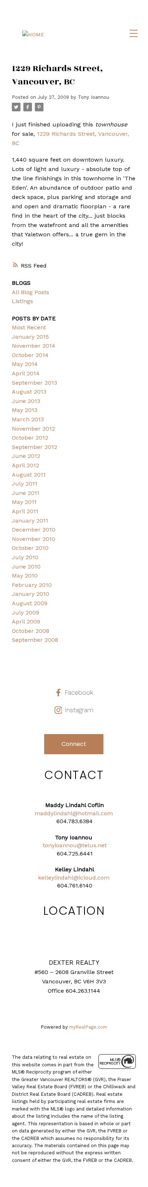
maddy (44, 813)
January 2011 (30, 520)
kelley (46, 877)
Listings (22, 301)
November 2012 (33, 428)
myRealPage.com (88, 1027)
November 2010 (33, 538)
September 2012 (34, 447)
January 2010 (30, 593)
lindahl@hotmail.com (83, 813)
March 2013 (28, 419)
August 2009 (29, 603)
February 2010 (32, 584)
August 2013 (29, 391)
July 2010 (25, 557)
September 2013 (34, 382)
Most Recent (29, 327)
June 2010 (26, 566)
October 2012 (30, 437)
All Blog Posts (30, 292)
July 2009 (25, 612)
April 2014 (26, 373)
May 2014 (25, 364)
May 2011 (24, 502)
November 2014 (33, 345)
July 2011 (24, 483)
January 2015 (30, 336)
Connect (73, 744)
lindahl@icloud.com (82, 877)
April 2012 (25, 465)
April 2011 (25, 511)
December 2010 (33, 529)
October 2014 (30, 355)
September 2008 (35, 639)
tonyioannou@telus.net (75, 845)
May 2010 (25, 575)
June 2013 (26, 401)
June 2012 (26, 456)
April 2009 (26, 621)
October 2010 (30, 547)
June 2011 (26, 493)
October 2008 (30, 630)
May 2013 (24, 410)
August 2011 (29, 474)
